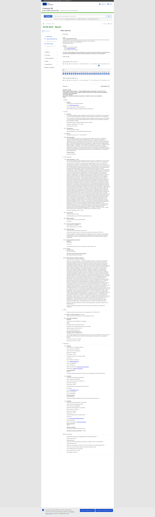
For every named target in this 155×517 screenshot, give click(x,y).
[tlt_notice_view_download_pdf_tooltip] (63, 73)
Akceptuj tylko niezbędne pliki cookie (104, 510)
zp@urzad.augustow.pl (71, 48)
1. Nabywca (46, 52)
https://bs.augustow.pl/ (81, 421)
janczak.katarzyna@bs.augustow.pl (77, 418)
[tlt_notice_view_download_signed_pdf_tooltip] (99, 65)
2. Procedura (47, 55)
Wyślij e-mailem (49, 43)
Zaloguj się (103, 4)
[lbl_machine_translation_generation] (77, 78)
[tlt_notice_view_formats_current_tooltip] (108, 86)
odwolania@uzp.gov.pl (74, 390)
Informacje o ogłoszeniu (49, 67)
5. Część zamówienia (49, 58)
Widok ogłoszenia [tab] (46, 30)
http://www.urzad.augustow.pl (83, 366)
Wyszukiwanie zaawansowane (70, 19)
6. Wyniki (46, 61)
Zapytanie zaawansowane (81, 19)
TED (43, 23)
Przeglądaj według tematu (92, 19)
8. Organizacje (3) (48, 64)
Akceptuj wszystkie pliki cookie (87, 510)
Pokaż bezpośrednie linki (51, 38)
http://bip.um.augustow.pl (78, 368)
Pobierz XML (49, 36)
